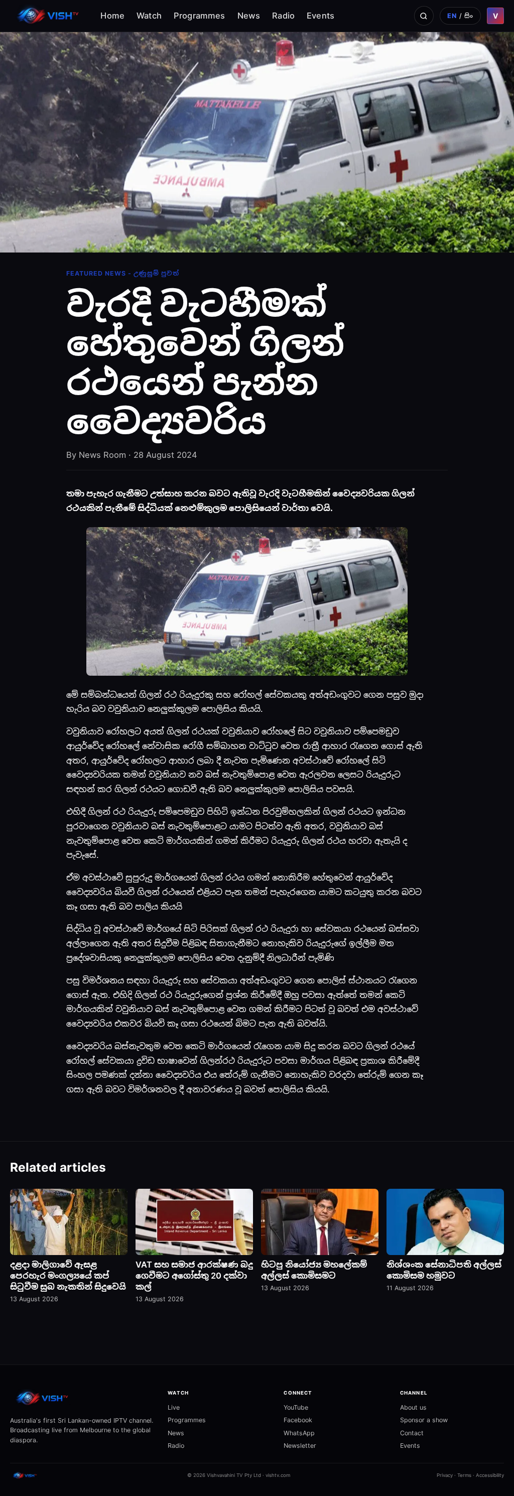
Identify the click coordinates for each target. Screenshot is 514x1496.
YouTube (296, 1407)
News (249, 16)
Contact (412, 1433)
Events (320, 16)
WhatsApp (299, 1433)
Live (174, 1407)
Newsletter (300, 1445)
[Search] (424, 16)
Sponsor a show (424, 1420)
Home (112, 16)
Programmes (199, 16)
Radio (283, 16)
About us (413, 1407)
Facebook (298, 1420)
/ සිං (460, 16)
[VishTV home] (49, 16)
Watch (149, 16)
